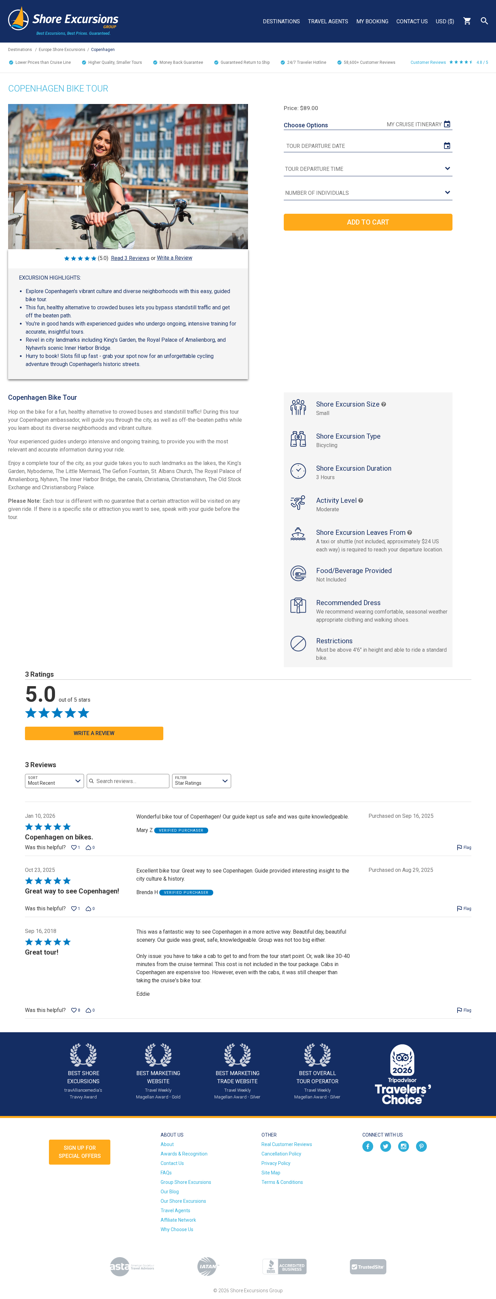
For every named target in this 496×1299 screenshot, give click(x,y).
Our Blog (170, 1191)
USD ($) (445, 21)
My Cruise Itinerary (414, 124)
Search (484, 21)
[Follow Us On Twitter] (385, 1145)
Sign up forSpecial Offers (80, 1152)
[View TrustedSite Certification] (368, 1266)
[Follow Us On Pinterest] (421, 1145)
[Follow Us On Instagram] (403, 1145)
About (167, 1144)
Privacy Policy (276, 1163)
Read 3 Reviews (130, 258)
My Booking (372, 21)
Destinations (281, 21)
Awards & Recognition (184, 1154)
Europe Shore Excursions (62, 49)
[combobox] (54, 781)
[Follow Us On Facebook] (367, 1145)
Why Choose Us (177, 1229)
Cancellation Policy (281, 1154)
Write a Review (174, 258)
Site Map (270, 1172)
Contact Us (412, 21)
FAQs (166, 1172)
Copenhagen (103, 49)
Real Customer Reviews (286, 1144)
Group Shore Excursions (186, 1182)
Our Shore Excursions (183, 1201)
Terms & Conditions (282, 1182)
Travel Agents (328, 21)
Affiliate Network (178, 1220)
